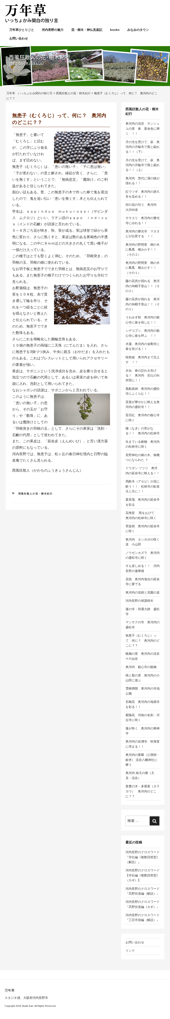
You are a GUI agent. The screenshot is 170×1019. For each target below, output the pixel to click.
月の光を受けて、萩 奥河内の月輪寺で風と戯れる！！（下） (143, 147)
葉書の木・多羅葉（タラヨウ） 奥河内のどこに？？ (143, 791)
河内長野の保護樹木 (139, 600)
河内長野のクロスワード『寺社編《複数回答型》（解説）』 (143, 857)
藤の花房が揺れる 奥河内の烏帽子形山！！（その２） (143, 286)
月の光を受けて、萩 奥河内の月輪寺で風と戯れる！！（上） (143, 165)
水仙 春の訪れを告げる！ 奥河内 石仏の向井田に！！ (143, 375)
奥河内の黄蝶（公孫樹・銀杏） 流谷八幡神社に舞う (143, 759)
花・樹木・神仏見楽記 (86, 29)
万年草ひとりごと (21, 29)
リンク (130, 950)
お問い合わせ (18, 38)
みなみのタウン (138, 29)
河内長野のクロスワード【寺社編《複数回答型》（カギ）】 (143, 875)
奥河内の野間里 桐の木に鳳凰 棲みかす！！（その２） (143, 249)
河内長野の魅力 (53, 29)
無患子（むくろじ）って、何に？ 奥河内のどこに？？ (143, 640)
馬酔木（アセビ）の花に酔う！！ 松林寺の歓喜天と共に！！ (143, 486)
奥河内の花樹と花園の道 (143, 592)
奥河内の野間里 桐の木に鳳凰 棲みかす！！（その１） (143, 267)
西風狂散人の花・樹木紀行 (35, 493)
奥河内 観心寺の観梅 (141, 667)
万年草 (10, 990)
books (115, 29)
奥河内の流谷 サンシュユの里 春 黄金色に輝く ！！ (143, 128)
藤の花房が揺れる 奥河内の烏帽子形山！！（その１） (143, 304)
